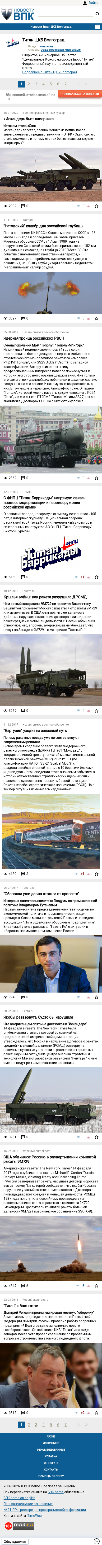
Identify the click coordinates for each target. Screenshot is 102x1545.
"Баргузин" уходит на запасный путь (35, 730)
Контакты (51, 1469)
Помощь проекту (51, 1476)
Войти (93, 3)
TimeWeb (34, 1516)
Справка (51, 1456)
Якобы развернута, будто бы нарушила (38, 1017)
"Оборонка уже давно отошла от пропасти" (41, 894)
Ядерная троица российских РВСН (34, 338)
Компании (46, 46)
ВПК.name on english (19, 1498)
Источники (51, 1443)
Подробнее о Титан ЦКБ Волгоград (49, 72)
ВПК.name (56, 1492)
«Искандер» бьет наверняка (29, 119)
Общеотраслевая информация (61, 49)
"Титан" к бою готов (21, 1306)
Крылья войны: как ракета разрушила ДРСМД (45, 597)
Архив (51, 1436)
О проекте (51, 1463)
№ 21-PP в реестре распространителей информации (45, 1510)
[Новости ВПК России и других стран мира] (17, 19)
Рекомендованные (51, 1449)
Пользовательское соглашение (28, 1504)
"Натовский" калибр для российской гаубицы (43, 226)
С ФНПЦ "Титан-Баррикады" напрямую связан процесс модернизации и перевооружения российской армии (44, 502)
